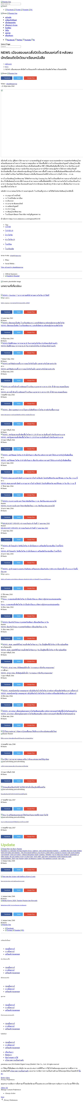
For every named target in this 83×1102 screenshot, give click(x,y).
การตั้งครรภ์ (9, 951)
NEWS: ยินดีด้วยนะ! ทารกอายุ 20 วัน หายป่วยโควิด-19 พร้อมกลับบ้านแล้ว (28, 346)
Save (2, 1097)
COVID (8, 227)
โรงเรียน (8, 27)
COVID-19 (9, 230)
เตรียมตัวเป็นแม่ (11, 20)
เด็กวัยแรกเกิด (10, 22)
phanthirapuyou (11, 84)
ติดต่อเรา (8, 1055)
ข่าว (6, 67)
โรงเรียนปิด (9, 249)
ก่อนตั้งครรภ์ (10, 949)
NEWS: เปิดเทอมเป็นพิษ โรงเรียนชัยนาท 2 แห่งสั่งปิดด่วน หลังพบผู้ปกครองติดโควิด (32, 325)
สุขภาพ (7, 33)
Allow (8, 1078)
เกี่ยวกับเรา (9, 35)
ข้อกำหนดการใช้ (11, 1057)
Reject (3, 1078)
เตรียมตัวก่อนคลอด (12, 954)
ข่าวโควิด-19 (10, 239)
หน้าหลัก (8, 17)
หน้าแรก (8, 64)
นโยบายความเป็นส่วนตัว (14, 1060)
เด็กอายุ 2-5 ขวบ (11, 25)
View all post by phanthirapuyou (12, 267)
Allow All (4, 1088)
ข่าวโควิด (9, 235)
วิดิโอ (7, 30)
